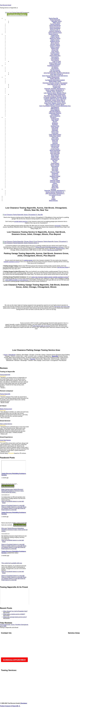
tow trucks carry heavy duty (62, 306)
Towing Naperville (5, 374)
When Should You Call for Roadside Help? (15, 611)
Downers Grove (60, 248)
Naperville (55, 356)
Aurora (6, 354)
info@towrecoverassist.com (9, 640)
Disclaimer (24, 703)
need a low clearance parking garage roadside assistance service (49, 277)
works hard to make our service (41, 326)
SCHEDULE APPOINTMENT (14, 660)
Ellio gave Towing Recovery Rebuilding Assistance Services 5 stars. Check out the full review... (14, 530)
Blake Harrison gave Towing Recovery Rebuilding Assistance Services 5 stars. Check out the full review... (12, 491)
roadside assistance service (11, 261)
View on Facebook (12, 501)
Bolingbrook (12, 354)
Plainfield (32, 359)
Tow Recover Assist (5, 5)
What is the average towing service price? (15, 617)
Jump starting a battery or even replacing (16, 280)
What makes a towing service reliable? (14, 614)
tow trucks (58, 225)
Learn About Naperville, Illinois (9, 687)
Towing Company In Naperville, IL (10, 706)
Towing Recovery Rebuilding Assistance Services (49, 247)
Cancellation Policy (17, 15)
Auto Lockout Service (6, 423)
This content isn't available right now (11, 563)
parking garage (28, 260)
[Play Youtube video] (14, 596)
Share (4, 502)
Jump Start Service (5, 440)
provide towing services (21, 221)
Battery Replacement (6, 409)
